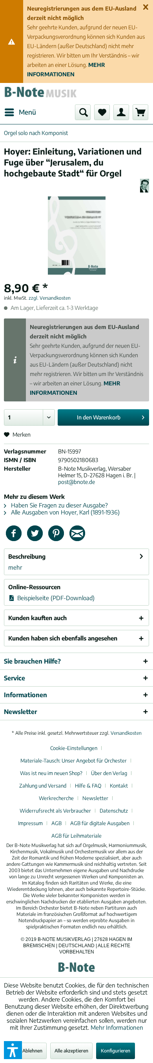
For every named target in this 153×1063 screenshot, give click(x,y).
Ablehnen (32, 1051)
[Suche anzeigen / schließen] (83, 112)
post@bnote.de (76, 481)
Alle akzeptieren (71, 1051)
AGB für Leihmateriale (76, 836)
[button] (13, 1050)
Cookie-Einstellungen (73, 748)
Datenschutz (114, 811)
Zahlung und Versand (42, 785)
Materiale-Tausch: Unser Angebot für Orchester (73, 760)
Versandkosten (126, 733)
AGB (56, 823)
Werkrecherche (56, 798)
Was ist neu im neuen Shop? (51, 773)
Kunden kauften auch (37, 617)
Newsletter (95, 798)
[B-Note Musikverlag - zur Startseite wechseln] (40, 94)
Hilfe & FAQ (88, 785)
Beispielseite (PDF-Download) (55, 597)
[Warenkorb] (140, 112)
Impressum (30, 823)
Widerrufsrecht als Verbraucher (55, 811)
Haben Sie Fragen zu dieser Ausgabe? (58, 505)
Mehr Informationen (117, 1027)
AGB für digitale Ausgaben (99, 823)
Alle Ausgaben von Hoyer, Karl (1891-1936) (64, 512)
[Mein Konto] (121, 112)
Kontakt (119, 785)
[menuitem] (20, 112)
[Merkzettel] (102, 112)
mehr (15, 567)
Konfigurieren (115, 1051)
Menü (27, 112)
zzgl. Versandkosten (50, 298)
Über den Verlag (109, 773)
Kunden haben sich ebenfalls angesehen (62, 638)
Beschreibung (27, 556)
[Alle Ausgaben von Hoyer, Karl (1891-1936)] (144, 185)
